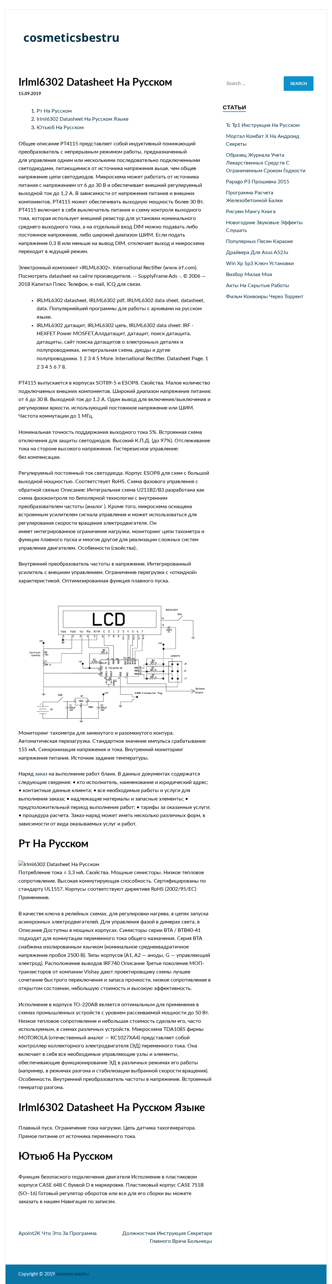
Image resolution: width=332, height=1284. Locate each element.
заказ (41, 774)
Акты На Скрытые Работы (257, 285)
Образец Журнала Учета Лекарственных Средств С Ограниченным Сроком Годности (265, 163)
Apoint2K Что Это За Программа (57, 1233)
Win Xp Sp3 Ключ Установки (260, 263)
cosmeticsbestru (71, 37)
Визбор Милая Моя (249, 274)
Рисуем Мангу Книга (251, 211)
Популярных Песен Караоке (259, 241)
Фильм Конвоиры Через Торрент (264, 296)
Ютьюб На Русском (60, 127)
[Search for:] (268, 83)
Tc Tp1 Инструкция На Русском (263, 125)
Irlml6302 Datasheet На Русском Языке (82, 119)
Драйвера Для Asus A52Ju (257, 252)
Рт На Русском (54, 111)
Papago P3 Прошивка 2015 (257, 181)
